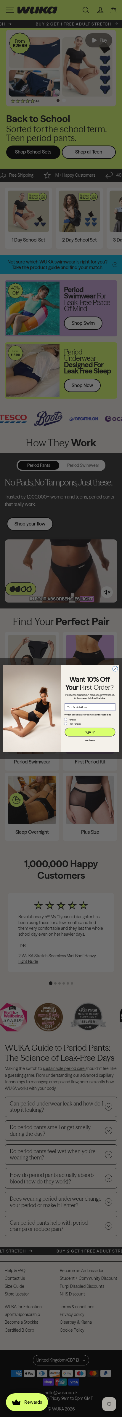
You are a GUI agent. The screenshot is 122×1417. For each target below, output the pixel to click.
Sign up (90, 732)
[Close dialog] (115, 669)
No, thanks (90, 740)
